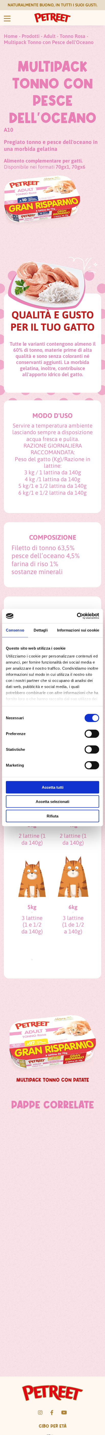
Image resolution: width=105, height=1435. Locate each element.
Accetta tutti (52, 787)
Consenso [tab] (15, 630)
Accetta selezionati (52, 801)
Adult (50, 36)
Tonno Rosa (72, 36)
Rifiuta (52, 816)
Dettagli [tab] (41, 630)
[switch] (92, 733)
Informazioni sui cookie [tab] (78, 630)
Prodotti (31, 36)
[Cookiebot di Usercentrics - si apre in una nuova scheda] (77, 616)
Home (11, 36)
